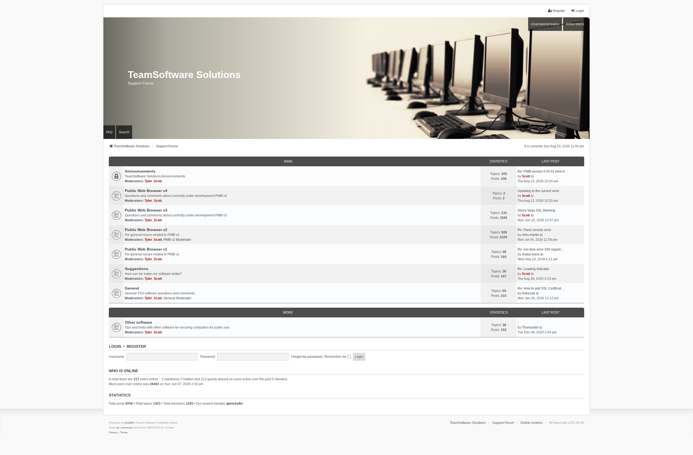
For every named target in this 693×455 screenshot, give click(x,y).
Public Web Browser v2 (146, 229)
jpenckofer (235, 403)
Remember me (336, 357)
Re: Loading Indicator (533, 269)
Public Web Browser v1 (146, 249)
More (288, 312)
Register (136, 346)
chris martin (530, 235)
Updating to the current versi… (540, 191)
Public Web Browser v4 (146, 190)
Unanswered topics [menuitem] (545, 24)
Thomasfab (530, 327)
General (132, 288)
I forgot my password (306, 357)
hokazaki (528, 293)
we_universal (124, 427)
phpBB (129, 422)
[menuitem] (113, 432)
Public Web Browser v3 (146, 210)
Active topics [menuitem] (575, 24)
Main (288, 161)
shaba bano (531, 254)
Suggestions (136, 268)
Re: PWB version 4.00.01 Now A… (543, 171)
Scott (158, 181)
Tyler (148, 181)
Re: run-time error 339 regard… (541, 249)
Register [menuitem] (559, 11)
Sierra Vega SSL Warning (536, 210)
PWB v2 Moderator (177, 240)
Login (115, 346)
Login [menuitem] (580, 11)
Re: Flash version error (534, 230)
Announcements (140, 171)
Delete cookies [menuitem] (531, 423)
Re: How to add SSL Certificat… (541, 288)
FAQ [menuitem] (109, 132)
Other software (138, 322)
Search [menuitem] (124, 132)
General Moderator (177, 298)
